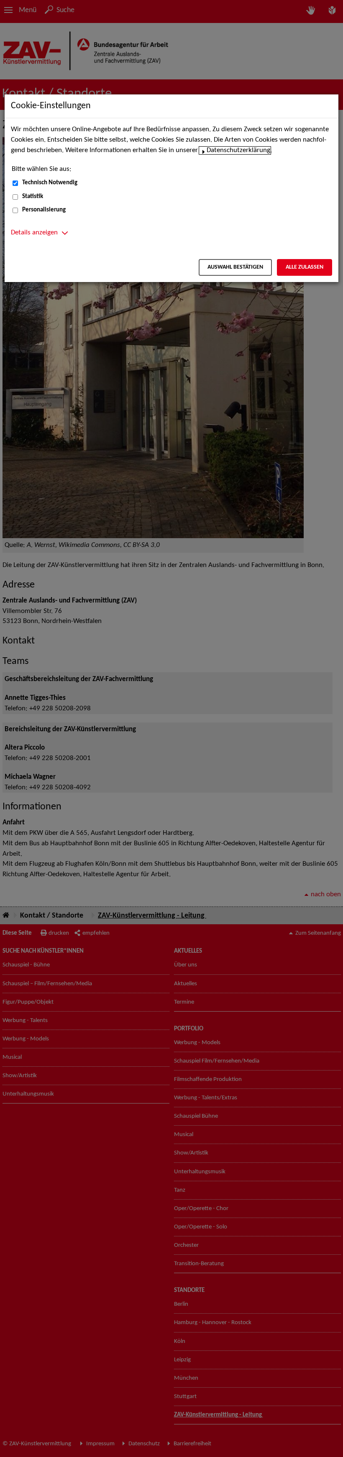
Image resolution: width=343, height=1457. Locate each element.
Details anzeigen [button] (34, 232)
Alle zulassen (304, 267)
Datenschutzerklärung (238, 150)
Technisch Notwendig (49, 183)
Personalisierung (44, 210)
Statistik (32, 196)
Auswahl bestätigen (235, 267)
